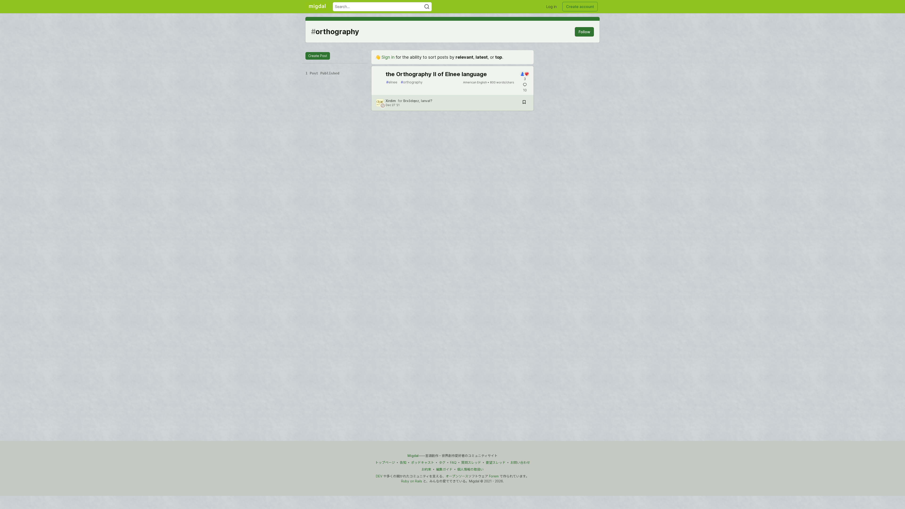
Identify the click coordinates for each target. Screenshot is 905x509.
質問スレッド (471, 462)
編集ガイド (444, 469)
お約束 (426, 469)
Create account (580, 6)
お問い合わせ (520, 462)
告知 (403, 462)
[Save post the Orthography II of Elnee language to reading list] (524, 102)
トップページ (385, 462)
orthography (412, 82)
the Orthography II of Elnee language (436, 74)
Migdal (413, 456)
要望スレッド (496, 462)
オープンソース (457, 476)
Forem (494, 476)
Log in (551, 6)
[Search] (427, 6)
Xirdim (391, 101)
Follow (584, 31)
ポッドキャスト (422, 462)
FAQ (453, 462)
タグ (442, 462)
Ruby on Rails (411, 481)
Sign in (388, 57)
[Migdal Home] (317, 6)
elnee (391, 82)
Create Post (317, 56)
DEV (379, 476)
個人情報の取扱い (470, 469)
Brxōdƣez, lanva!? (417, 101)
